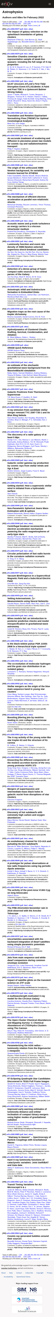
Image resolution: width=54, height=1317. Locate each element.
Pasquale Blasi (26, 1243)
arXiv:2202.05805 (13, 1134)
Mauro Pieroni (13, 1147)
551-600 (18, 24)
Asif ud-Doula (39, 537)
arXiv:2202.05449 (13, 523)
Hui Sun (10, 252)
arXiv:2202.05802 (13, 1106)
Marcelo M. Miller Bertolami (18, 846)
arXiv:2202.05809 (13, 1157)
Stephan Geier (36, 820)
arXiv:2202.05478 (13, 596)
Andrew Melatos (40, 373)
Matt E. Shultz (27, 537)
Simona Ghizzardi (14, 180)
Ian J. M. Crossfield (34, 1198)
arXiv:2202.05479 (13, 616)
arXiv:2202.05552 (13, 684)
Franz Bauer (40, 1003)
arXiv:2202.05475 (13, 551)
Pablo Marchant (20, 701)
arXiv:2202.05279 (13, 54)
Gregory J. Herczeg (29, 768)
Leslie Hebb (22, 1204)
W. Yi (9, 71)
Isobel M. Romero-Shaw (16, 629)
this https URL (16, 707)
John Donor (39, 1031)
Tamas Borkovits (13, 1086)
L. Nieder (11, 649)
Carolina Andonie (14, 1001)
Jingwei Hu (15, 254)
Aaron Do (31, 101)
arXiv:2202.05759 (13, 1017)
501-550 (11, 24)
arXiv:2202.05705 (13, 905)
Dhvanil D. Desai (19, 101)
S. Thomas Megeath (42, 774)
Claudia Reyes (13, 604)
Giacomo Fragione (14, 800)
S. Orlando (29, 745)
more (35, 25)
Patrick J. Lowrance (43, 1192)
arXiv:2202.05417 (13, 389)
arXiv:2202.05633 (13, 809)
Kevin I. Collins (19, 1198)
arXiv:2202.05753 (13, 993)
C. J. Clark (26, 649)
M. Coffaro (11, 745)
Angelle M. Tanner (38, 1217)
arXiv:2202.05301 (13, 287)
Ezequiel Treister (27, 1003)
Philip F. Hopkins (13, 149)
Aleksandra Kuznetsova (16, 295)
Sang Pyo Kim (24, 584)
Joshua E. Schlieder (27, 1213)
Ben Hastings (26, 696)
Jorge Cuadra (26, 471)
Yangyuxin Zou (13, 965)
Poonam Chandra (14, 539)
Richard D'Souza (14, 947)
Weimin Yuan (43, 254)
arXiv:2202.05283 (13, 135)
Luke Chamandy (26, 965)
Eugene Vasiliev (42, 513)
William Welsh (44, 1096)
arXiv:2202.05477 (13, 573)
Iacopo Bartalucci (14, 178)
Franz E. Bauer (39, 471)
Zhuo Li (24, 254)
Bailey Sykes (12, 373)
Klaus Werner (12, 820)
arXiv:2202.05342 (13, 309)
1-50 (20, 22)
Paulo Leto (37, 539)
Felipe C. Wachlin (38, 849)
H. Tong (10, 559)
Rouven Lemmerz (30, 205)
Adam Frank (37, 968)
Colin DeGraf (27, 375)
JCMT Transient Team (19, 776)
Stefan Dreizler (28, 1190)
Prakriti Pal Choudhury (16, 231)
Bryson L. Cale (33, 1196)
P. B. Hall (44, 67)
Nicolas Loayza (41, 1145)
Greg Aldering (40, 99)
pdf (21, 29)
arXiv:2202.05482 (13, 641)
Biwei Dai (11, 123)
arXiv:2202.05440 (13, 506)
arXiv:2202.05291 (13, 241)
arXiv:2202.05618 (13, 786)
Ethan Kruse (42, 1094)
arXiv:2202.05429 (13, 460)
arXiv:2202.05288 (13, 194)
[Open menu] (49, 4)
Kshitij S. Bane (13, 871)
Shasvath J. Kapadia (42, 1122)
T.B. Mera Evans (13, 397)
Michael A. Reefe (42, 1190)
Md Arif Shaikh (13, 1124)
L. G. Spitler (22, 916)
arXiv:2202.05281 (13, 81)
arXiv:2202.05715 (13, 955)
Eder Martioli (30, 1209)
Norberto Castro (37, 698)
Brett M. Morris (13, 1192)
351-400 (40, 22)
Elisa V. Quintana (23, 1211)
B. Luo (26, 67)
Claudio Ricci (27, 1001)
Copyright (39, 1273)
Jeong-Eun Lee (44, 768)
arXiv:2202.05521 (13, 661)
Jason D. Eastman (23, 1200)
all (39, 25)
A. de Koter (32, 701)
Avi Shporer (19, 1215)
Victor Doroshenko (32, 1168)
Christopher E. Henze (36, 1204)
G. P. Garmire (35, 67)
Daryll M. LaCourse (32, 1088)
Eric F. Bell (26, 947)
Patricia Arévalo (13, 1003)
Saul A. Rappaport (42, 1084)
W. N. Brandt (17, 67)
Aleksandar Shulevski (23, 448)
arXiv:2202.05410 (13, 362)
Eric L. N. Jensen (35, 1206)
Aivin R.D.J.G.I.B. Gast (25, 444)
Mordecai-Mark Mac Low (17, 297)
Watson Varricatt (38, 770)
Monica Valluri (29, 513)
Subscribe (29, 1273)
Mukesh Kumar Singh (15, 1122)
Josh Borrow (29, 40)
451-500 (5, 24)
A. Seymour (19, 918)
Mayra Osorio (27, 774)
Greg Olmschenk (14, 1096)
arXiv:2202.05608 (13, 757)
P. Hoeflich (25, 397)
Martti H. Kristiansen (15, 1088)
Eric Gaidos (31, 1202)
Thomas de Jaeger (14, 99)
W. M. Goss (36, 277)
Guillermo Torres (38, 1092)
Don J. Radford (37, 1211)
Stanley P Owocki (14, 537)
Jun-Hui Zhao (12, 277)
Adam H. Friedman (28, 1094)
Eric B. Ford (40, 317)
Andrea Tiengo (18, 182)
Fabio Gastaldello (14, 176)
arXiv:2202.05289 (13, 221)
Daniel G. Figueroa (14, 1145)
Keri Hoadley (30, 418)
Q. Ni (9, 67)
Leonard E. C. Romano (16, 672)
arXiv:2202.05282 (13, 113)
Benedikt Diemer (28, 42)
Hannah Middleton (25, 373)
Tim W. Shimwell (36, 442)
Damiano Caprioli (40, 1241)
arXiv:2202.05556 (13, 715)
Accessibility (8, 1277)
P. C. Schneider (35, 420)
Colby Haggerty (13, 1243)
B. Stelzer (20, 745)
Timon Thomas (44, 205)
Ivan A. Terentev (25, 1092)
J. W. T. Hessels (31, 918)
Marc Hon (35, 604)
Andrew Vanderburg (30, 1096)
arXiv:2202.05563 (13, 735)
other (31, 29)
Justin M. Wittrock (14, 1190)
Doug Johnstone (24, 770)
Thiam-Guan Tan (23, 1217)
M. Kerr (18, 649)
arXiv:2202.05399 (13, 345)
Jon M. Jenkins (22, 1206)
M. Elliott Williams (14, 337)
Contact (19, 1273)
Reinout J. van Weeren (31, 440)
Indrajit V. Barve (26, 871)
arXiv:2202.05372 (13, 327)
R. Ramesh (21, 873)
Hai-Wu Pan (30, 252)
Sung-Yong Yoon (14, 768)
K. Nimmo (31, 916)
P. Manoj (18, 774)
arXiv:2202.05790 (13, 1076)
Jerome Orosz (23, 1090)
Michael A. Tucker (27, 95)
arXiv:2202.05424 (13, 407)
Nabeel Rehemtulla (15, 513)
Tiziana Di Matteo (14, 375)
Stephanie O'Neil (14, 40)
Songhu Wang (42, 1219)
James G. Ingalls (31, 1194)
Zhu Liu (39, 252)
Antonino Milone (13, 696)
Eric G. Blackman (24, 968)
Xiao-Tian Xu (38, 696)
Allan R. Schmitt (36, 1090)
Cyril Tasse (35, 446)
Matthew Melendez (25, 1033)
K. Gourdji (43, 918)
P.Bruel (34, 649)
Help (11, 1273)
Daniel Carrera (28, 317)
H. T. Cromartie (44, 649)
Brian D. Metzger (21, 420)
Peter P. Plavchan (27, 1192)
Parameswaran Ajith (28, 1124)
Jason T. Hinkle (13, 95)
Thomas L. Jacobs (43, 1086)
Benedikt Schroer (14, 1241)
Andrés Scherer (13, 471)
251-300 (27, 22)
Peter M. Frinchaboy (26, 1031)
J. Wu (47, 69)
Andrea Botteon (23, 442)
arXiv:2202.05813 (13, 1182)
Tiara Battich (35, 846)
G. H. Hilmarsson (20, 920)
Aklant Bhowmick (40, 375)
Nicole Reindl (24, 820)
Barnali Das (27, 539)
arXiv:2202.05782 (13, 1043)
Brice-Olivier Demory (15, 1194)
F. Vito (41, 69)
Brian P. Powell (28, 1084)
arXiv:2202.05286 (13, 165)
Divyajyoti (29, 1122)
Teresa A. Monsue (43, 1209)
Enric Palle (11, 1211)
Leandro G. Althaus (22, 849)
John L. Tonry (12, 103)
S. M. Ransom (13, 651)
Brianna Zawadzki (14, 317)
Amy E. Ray (12, 1031)
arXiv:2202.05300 (13, 266)
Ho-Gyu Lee (12, 770)
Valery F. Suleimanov (15, 1168)
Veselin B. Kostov (14, 1084)
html (26, 29)
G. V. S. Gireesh (39, 871)
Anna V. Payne (41, 101)
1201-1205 (27, 24)
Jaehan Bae (32, 295)
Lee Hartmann (43, 295)
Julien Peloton (25, 985)
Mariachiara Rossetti (30, 180)
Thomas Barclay (13, 1094)
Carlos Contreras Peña (24, 772)
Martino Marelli (28, 176)
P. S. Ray (23, 651)
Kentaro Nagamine (34, 672)
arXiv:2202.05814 (13, 1233)
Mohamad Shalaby (14, 205)
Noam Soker (12, 723)
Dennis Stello (25, 604)
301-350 (33, 22)
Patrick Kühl (27, 178)
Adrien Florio (28, 1145)
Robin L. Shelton (28, 337)
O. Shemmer (21, 69)
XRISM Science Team (16, 350)
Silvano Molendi (41, 176)
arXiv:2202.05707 (13, 936)
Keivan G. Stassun (32, 1215)
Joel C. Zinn (45, 604)
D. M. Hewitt (41, 916)
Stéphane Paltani (40, 1001)
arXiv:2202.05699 (13, 887)
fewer (30, 25)
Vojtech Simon (13, 895)
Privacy (49, 1273)
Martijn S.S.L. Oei (14, 440)
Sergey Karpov (13, 985)
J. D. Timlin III (32, 69)
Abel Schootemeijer (38, 694)
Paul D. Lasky (43, 629)
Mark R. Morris (25, 277)
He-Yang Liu (19, 252)
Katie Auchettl (28, 99)
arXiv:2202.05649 (13, 861)
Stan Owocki (12, 494)
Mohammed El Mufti (39, 1200)
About (3, 1273)
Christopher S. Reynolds (35, 231)
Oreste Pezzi (27, 1241)
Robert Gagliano (28, 1086)
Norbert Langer (24, 694)
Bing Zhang (32, 254)
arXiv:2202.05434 (13, 483)
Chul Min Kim (12, 584)
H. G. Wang (19, 559)
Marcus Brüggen (23, 446)
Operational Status (23, 1277)
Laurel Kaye (19, 1209)
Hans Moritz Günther (15, 418)
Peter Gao (41, 1202)
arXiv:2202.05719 (13, 977)
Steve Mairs (38, 772)
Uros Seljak (20, 123)
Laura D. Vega (30, 1219)
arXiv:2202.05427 (13, 432)
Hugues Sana (24, 698)
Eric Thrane (32, 629)
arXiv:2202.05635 (13, 838)
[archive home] (7, 4)
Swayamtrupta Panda (15, 1053)
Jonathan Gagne (18, 1202)
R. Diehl (34, 397)
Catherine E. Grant (40, 178)
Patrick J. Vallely (40, 97)
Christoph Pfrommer (15, 207)
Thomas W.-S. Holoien (24, 97)
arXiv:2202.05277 (13, 29)
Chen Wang (12, 694)
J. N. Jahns (11, 916)
